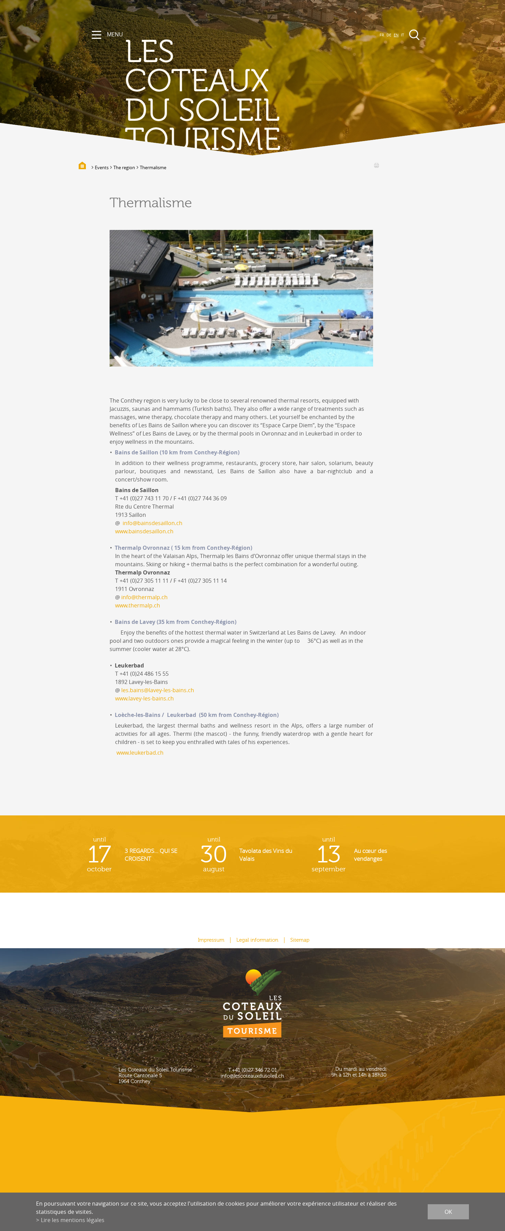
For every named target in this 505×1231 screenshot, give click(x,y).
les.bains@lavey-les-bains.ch (157, 690)
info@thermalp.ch (144, 597)
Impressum (211, 940)
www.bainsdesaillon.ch (144, 531)
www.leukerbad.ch (140, 752)
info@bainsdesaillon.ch (152, 523)
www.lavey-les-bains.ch (144, 698)
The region (124, 167)
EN (396, 34)
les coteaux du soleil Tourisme (203, 96)
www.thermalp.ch (137, 605)
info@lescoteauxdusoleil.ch (252, 1076)
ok (448, 1212)
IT (402, 34)
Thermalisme (153, 167)
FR (382, 34)
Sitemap (300, 940)
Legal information (257, 940)
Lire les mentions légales (72, 1220)
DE (388, 34)
